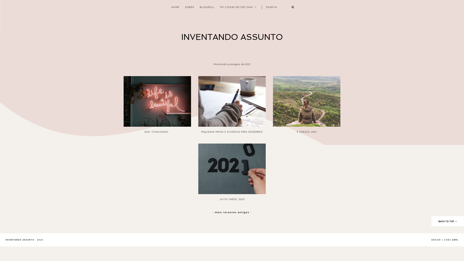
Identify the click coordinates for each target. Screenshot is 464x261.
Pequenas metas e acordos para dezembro (232, 131)
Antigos (244, 212)
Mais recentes (226, 212)
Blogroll (207, 7)
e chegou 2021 (307, 131)
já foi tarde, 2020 (232, 199)
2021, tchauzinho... (157, 131)
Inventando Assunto (232, 37)
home (175, 7)
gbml (455, 240)
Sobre (189, 7)
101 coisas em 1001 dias (236, 7)
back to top (446, 221)
